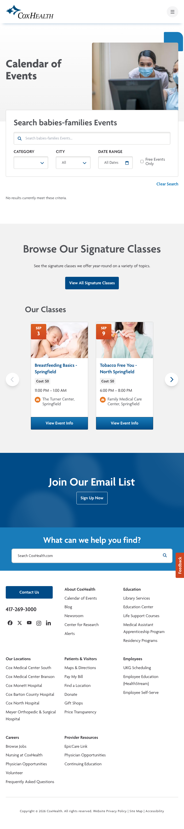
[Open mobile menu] (172, 11)
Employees (132, 658)
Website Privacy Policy (110, 811)
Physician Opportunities (26, 763)
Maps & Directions (80, 667)
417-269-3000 (21, 609)
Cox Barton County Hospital (30, 694)
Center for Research (81, 624)
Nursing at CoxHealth (24, 755)
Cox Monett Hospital (24, 685)
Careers (12, 737)
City (60, 151)
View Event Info (67, 425)
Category (24, 151)
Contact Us (29, 592)
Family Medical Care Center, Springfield (125, 401)
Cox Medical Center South (28, 667)
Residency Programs (140, 640)
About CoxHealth (79, 589)
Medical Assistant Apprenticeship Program (144, 628)
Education (132, 589)
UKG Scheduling (137, 667)
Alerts (69, 633)
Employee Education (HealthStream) (140, 680)
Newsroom (73, 615)
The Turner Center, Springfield (58, 401)
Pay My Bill (73, 676)
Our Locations (18, 658)
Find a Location (77, 685)
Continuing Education (83, 763)
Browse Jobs (16, 746)
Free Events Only (155, 161)
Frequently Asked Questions (30, 781)
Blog (68, 606)
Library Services (136, 598)
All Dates (111, 162)
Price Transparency (80, 712)
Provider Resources (81, 737)
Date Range (110, 151)
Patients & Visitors (80, 658)
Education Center (138, 606)
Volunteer (14, 772)
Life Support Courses (141, 615)
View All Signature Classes (92, 282)
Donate (70, 694)
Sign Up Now (91, 497)
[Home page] (30, 11)
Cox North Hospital (22, 703)
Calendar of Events (80, 598)
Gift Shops (73, 703)
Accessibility (154, 811)
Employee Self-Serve (141, 692)
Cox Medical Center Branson (30, 676)
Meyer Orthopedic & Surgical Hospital (31, 715)
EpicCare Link (75, 746)
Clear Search (167, 183)
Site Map (136, 811)
